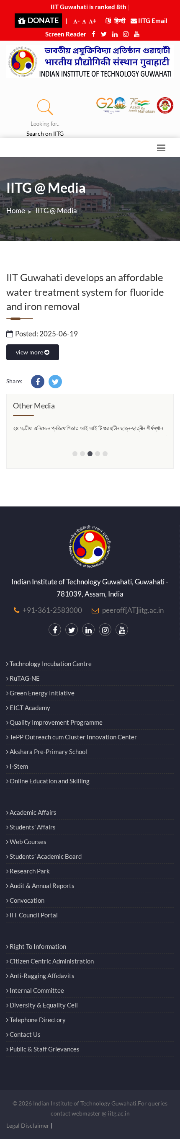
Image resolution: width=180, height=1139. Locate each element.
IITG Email (152, 20)
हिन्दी (119, 20)
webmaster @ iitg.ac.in (101, 1113)
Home (15, 210)
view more (30, 352)
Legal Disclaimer (27, 1125)
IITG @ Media (56, 210)
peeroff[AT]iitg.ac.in (133, 610)
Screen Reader (65, 34)
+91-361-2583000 (52, 610)
